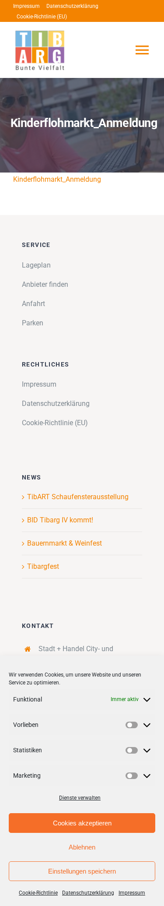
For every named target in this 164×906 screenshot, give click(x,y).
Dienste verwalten (80, 798)
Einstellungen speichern (82, 871)
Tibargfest (43, 566)
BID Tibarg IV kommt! (60, 520)
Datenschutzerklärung (88, 893)
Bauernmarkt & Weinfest (64, 543)
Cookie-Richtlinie (38, 893)
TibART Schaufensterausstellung (78, 497)
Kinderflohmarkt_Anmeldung (57, 179)
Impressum (132, 893)
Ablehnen (82, 847)
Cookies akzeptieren (82, 823)
